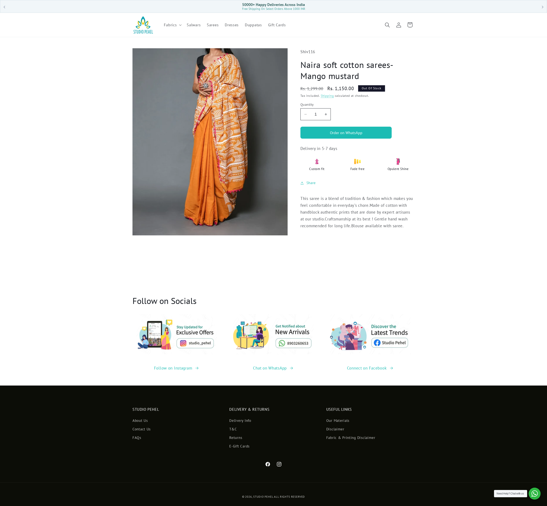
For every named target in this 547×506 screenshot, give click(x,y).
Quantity (307, 104)
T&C (233, 429)
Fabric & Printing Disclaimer (350, 437)
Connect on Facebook (367, 368)
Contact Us (141, 429)
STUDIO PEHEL (263, 497)
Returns (235, 437)
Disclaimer (335, 429)
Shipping (327, 96)
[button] (172, 24)
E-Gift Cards (239, 446)
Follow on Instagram (173, 368)
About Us (140, 420)
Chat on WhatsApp (270, 368)
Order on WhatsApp (346, 132)
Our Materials (337, 420)
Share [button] (311, 182)
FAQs (136, 437)
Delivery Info (240, 420)
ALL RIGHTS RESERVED (289, 497)
